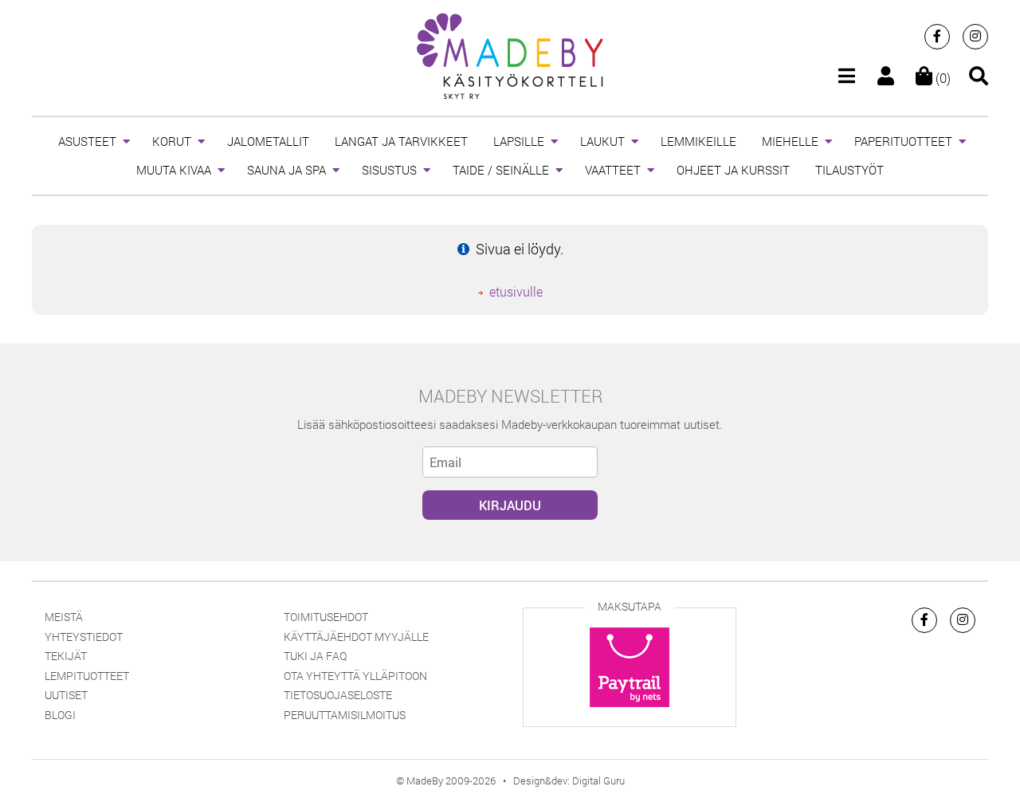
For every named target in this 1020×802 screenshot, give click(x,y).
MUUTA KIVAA (173, 170)
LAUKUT (602, 141)
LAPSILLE (518, 141)
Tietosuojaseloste (338, 694)
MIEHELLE (790, 141)
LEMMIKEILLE (698, 141)
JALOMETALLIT (268, 141)
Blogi (60, 714)
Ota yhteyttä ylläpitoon (355, 675)
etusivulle (516, 291)
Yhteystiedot (84, 636)
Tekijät (66, 655)
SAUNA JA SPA (286, 170)
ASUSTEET (87, 141)
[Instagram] (975, 36)
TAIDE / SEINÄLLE (501, 170)
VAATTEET (613, 170)
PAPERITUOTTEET (903, 141)
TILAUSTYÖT (849, 170)
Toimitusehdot (326, 616)
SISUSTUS (389, 170)
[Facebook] (937, 36)
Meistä (64, 616)
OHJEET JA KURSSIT (733, 170)
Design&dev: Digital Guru (569, 780)
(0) (941, 77)
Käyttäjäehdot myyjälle (356, 636)
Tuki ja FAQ (315, 655)
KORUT (171, 141)
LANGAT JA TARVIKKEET (401, 141)
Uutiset (66, 694)
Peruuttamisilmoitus (345, 714)
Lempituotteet (87, 675)
